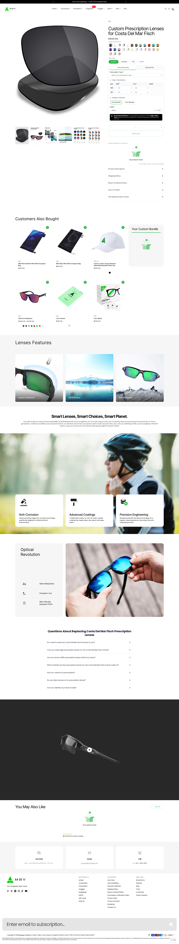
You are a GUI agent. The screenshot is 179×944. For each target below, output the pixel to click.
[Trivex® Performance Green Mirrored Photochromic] (111, 54)
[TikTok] (22, 891)
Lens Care (111, 880)
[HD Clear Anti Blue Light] (128, 45)
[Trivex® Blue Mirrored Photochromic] (141, 50)
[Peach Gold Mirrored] (119, 50)
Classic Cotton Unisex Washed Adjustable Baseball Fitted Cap (105, 264)
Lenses (81, 880)
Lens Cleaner (60, 318)
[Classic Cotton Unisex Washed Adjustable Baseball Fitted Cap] (108, 242)
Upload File (149, 68)
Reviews (139, 883)
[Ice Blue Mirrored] (145, 45)
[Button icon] (47, 227)
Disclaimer (111, 904)
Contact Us (111, 907)
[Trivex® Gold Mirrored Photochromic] (132, 50)
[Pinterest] (15, 891)
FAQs (138, 889)
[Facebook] (8, 891)
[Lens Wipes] (108, 296)
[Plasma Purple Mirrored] (111, 50)
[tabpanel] (22, 136)
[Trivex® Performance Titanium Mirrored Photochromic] (153, 50)
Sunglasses (83, 892)
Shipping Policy (112, 889)
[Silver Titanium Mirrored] (141, 45)
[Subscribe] (171, 924)
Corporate (140, 892)
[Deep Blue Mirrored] (115, 50)
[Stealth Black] (111, 45)
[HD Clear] (115, 45)
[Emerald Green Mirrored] (153, 45)
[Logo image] (10, 9)
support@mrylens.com (89, 863)
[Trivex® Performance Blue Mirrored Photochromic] (115, 54)
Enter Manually (123, 68)
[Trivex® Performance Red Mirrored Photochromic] (119, 54)
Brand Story (140, 880)
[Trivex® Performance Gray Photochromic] (149, 50)
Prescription (83, 886)
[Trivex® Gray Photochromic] (123, 50)
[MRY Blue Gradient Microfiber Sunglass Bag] (32, 242)
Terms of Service (113, 901)
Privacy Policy (112, 898)
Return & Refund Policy (115, 892)
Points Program (141, 895)
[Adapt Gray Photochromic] (119, 45)
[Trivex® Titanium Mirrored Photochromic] (128, 50)
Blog (137, 886)
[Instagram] (19, 891)
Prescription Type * (117, 72)
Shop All (81, 901)
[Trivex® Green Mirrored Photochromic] (136, 50)
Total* (112, 107)
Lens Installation (113, 883)
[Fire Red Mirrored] (149, 45)
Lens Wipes (98, 318)
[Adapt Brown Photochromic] (123, 45)
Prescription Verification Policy (118, 895)
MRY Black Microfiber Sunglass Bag (68, 263)
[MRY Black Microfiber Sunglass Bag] (70, 242)
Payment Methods (114, 886)
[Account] (169, 8)
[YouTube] (26, 891)
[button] (165, 8)
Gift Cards (82, 898)
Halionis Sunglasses (25, 318)
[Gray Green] (136, 45)
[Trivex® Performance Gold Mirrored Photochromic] (158, 50)
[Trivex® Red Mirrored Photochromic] (145, 50)
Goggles (82, 889)
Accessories (83, 883)
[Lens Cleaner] (70, 296)
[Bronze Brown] (132, 45)
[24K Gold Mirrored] (158, 45)
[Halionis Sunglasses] (32, 296)
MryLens (22, 935)
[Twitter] (11, 891)
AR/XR (81, 895)
